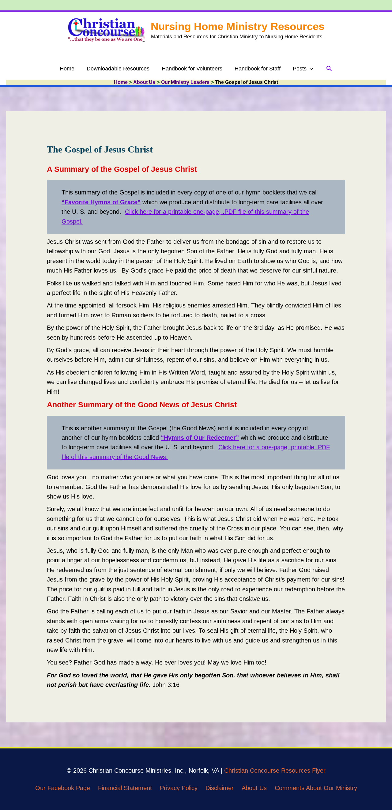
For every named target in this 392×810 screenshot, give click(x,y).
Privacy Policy (179, 788)
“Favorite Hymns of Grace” (101, 202)
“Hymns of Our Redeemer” (200, 437)
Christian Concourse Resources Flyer (275, 770)
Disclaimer (219, 788)
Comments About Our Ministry (316, 788)
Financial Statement (125, 788)
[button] (329, 68)
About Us (254, 788)
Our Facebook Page (62, 788)
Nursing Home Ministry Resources (237, 26)
